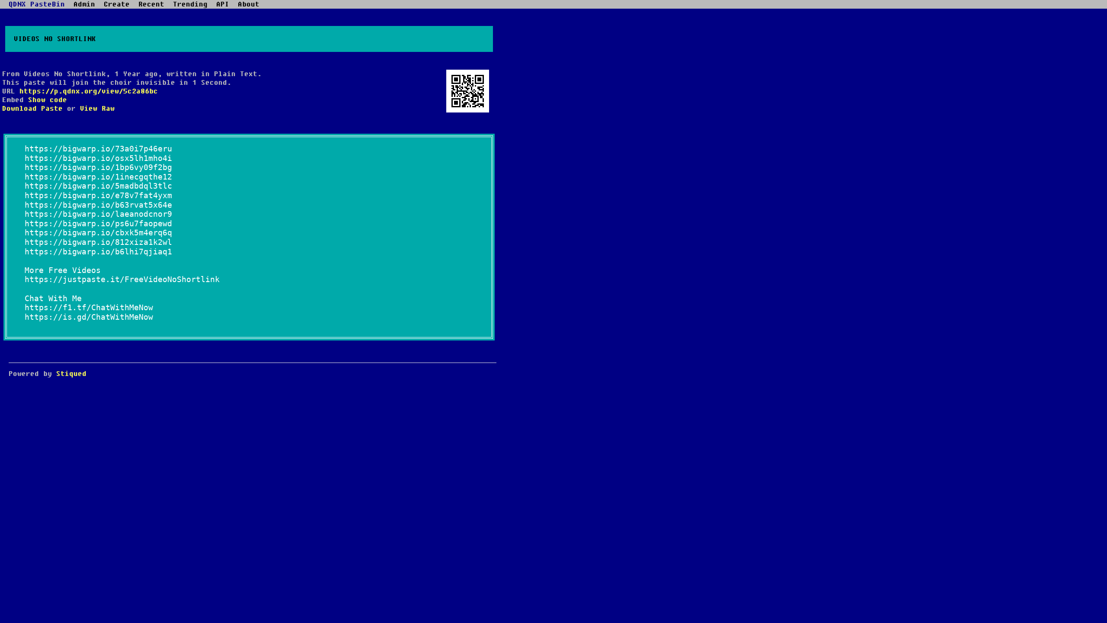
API (222, 4)
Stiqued (71, 373)
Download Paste (32, 108)
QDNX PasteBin (37, 4)
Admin (84, 4)
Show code (47, 100)
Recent (151, 4)
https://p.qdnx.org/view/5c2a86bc (88, 91)
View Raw (97, 108)
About (248, 4)
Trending (190, 4)
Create (117, 4)
